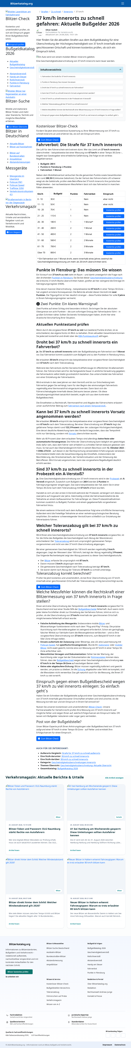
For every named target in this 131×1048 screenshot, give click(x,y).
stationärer (104, 644)
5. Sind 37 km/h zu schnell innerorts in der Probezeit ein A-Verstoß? (65, 98)
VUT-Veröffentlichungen (40, 1035)
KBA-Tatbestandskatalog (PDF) (17, 1035)
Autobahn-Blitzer (54, 952)
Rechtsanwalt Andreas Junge (100, 992)
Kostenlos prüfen (113, 210)
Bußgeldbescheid (65, 660)
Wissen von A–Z (53, 1004)
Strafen (44, 11)
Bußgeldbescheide (87, 609)
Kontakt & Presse (95, 996)
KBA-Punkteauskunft (88, 336)
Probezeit (114, 478)
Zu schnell (56, 11)
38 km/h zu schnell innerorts (74, 759)
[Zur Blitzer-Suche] (19, 93)
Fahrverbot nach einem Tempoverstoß (87, 405)
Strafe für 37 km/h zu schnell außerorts (81, 753)
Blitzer (48, 560)
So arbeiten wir (12, 977)
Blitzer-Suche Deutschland (58, 948)
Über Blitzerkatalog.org (97, 984)
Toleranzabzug (62, 541)
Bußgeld (58, 193)
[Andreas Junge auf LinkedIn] (113, 1035)
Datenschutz (120, 1045)
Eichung (81, 669)
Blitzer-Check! (95, 706)
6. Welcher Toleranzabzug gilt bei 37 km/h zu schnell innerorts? (64, 104)
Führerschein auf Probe (57, 996)
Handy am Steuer (95, 964)
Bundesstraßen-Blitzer (56, 956)
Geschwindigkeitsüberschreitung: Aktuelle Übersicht (85, 765)
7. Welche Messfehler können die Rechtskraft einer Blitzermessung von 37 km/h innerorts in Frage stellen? (80, 110)
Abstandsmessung (55, 960)
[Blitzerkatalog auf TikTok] (123, 1035)
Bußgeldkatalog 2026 (67, 768)
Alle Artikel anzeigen (114, 778)
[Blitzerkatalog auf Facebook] (108, 1035)
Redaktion (92, 988)
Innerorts (68, 11)
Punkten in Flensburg (62, 277)
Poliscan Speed (47, 644)
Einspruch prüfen (16, 44)
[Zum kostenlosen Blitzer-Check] (19, 13)
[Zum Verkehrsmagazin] (19, 200)
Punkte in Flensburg (96, 972)
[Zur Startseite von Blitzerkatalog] (37, 11)
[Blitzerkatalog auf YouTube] (118, 1035)
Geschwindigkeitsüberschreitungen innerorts (74, 762)
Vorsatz (73, 433)
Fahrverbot (92, 968)
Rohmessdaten (98, 657)
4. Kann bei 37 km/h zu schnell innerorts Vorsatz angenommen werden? (67, 93)
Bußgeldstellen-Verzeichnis (58, 988)
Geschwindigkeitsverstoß (98, 952)
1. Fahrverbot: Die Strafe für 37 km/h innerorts (57, 76)
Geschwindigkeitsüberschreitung (106, 277)
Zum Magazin (15, 232)
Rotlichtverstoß (94, 956)
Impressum (107, 1045)
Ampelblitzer (52, 964)
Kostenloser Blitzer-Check (57, 984)
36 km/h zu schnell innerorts (75, 756)
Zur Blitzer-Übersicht (18, 127)
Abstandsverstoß (95, 960)
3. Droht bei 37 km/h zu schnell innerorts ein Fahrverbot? (62, 87)
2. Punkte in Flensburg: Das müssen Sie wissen (57, 82)
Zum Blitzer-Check (50, 139)
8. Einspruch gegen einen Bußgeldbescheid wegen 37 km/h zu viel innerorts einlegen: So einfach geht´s (79, 115)
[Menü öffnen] (122, 3)
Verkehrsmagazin (54, 1000)
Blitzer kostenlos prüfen (18, 972)
